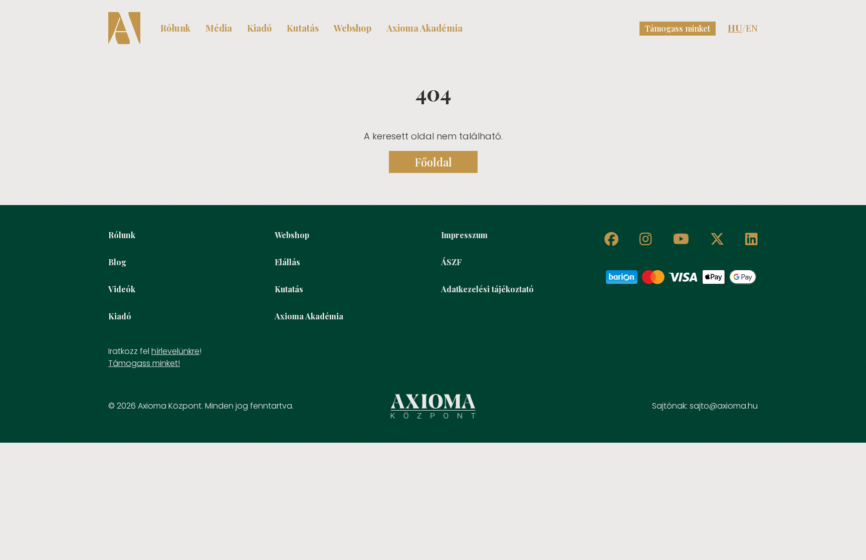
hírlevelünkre (175, 351)
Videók (121, 289)
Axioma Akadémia (424, 28)
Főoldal (433, 161)
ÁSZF (451, 262)
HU (735, 28)
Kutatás (303, 28)
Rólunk (175, 28)
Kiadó (259, 28)
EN (752, 28)
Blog (117, 262)
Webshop (352, 28)
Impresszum (464, 235)
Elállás (287, 262)
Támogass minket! (144, 363)
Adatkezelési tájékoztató (487, 289)
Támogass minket (677, 28)
